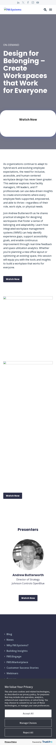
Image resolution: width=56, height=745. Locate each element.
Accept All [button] (28, 713)
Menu (50, 9)
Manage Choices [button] (28, 722)
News (10, 639)
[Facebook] (28, 2)
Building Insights (17, 651)
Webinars (12, 673)
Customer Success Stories (23, 667)
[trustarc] (47, 742)
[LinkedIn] (18, 2)
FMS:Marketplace (17, 662)
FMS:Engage (14, 656)
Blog (9, 634)
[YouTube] (37, 2)
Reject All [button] (28, 732)
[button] (45, 10)
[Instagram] (33, 2)
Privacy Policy (11, 742)
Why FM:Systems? (17, 645)
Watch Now (12, 279)
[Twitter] (23, 2)
